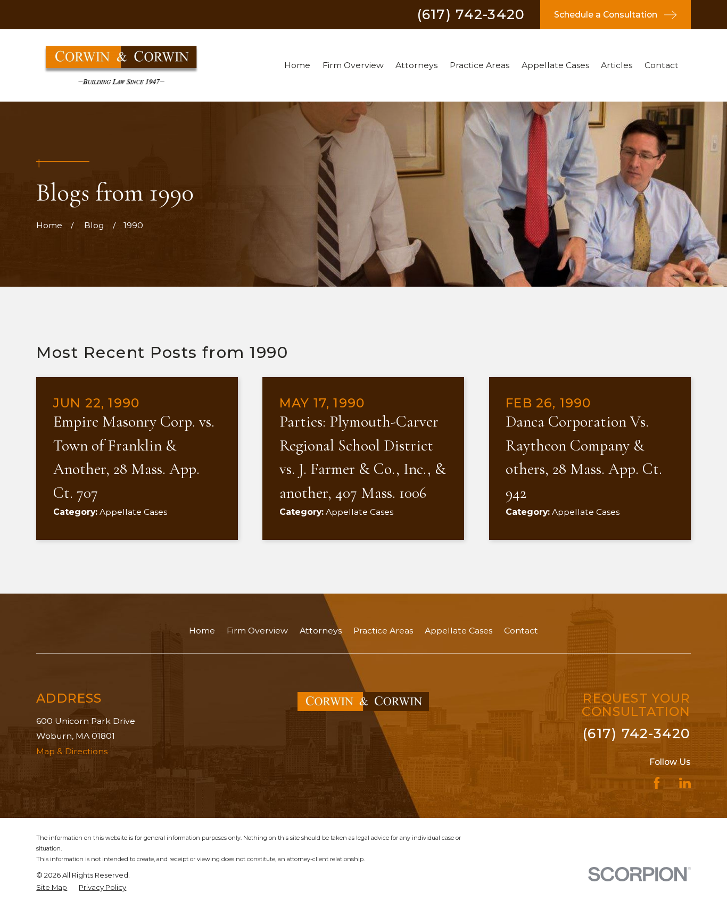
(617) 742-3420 (471, 14)
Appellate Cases (458, 631)
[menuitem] (51, 887)
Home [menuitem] (297, 65)
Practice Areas (383, 631)
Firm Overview (257, 631)
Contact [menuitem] (662, 65)
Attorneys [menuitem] (416, 65)
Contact (521, 631)
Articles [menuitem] (616, 65)
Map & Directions (72, 751)
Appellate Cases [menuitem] (555, 65)
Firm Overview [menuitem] (353, 65)
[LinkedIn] (685, 783)
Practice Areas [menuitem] (479, 65)
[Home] (121, 65)
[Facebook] (657, 783)
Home (202, 631)
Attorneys (321, 631)
